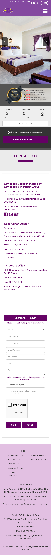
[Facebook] (33, 3)
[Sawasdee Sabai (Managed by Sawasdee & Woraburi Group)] (10, 11)
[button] (5, 41)
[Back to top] (46, 549)
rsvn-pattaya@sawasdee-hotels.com (29, 504)
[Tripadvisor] (46, 3)
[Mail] (39, 3)
